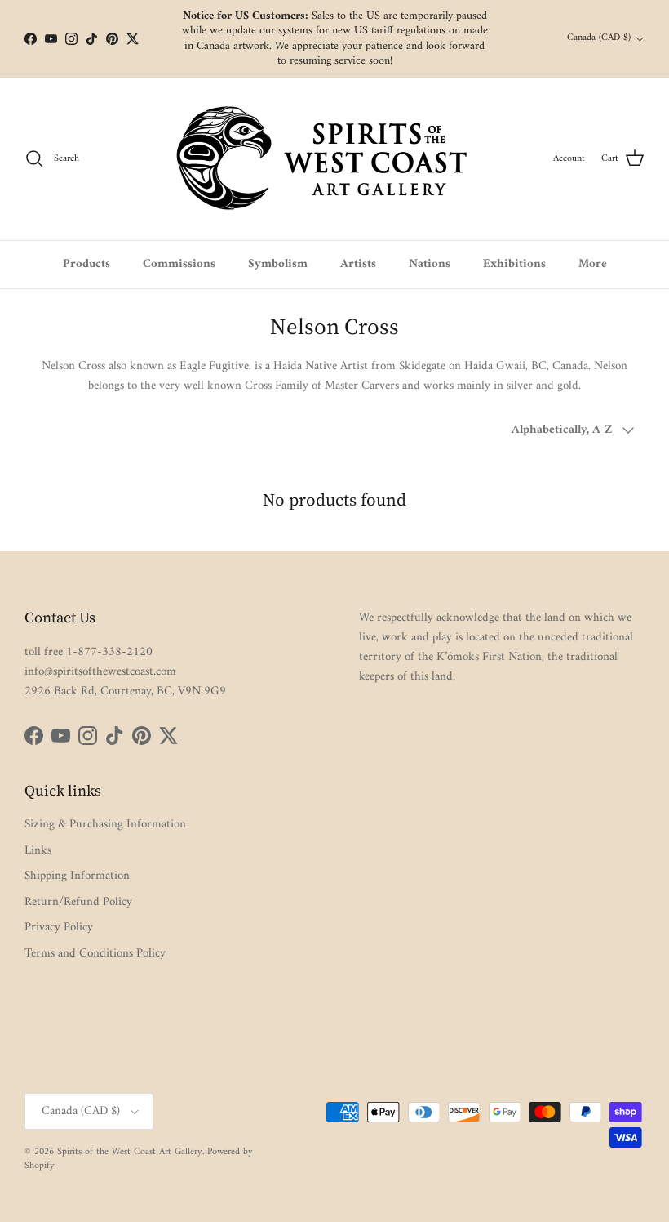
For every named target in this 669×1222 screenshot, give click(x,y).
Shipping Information (77, 876)
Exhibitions (514, 264)
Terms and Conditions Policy (95, 954)
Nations (429, 264)
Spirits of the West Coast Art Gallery (129, 1152)
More (592, 264)
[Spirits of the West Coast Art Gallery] (335, 159)
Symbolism (278, 264)
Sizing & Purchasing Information (105, 825)
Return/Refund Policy (78, 902)
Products (86, 264)
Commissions (179, 264)
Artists (358, 264)
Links (37, 851)
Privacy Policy (58, 927)
